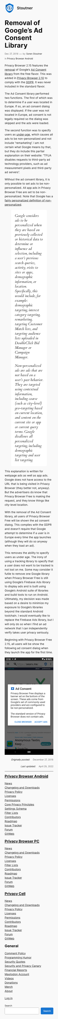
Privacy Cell (15, 893)
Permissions (12, 800)
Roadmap (11, 821)
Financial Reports (16, 970)
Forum (9, 829)
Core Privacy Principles (19, 804)
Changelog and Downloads (22, 787)
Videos (9, 978)
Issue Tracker (13, 825)
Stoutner (25, 8)
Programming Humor (18, 957)
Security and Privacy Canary (23, 966)
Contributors (13, 817)
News (8, 783)
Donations (11, 982)
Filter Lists (11, 812)
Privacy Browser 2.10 (30, 78)
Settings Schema (16, 808)
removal (10, 69)
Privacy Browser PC (22, 841)
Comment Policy (15, 953)
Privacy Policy (13, 791)
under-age (23, 134)
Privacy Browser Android (20, 58)
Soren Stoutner (34, 53)
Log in (9, 998)
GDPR (30, 82)
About (9, 991)
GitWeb (9, 833)
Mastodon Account (17, 974)
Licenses (10, 796)
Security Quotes (15, 961)
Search (8, 1005)
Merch (9, 986)
